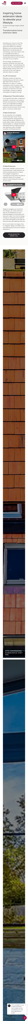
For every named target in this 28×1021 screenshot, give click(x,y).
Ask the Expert (17, 3)
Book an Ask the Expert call (14, 235)
